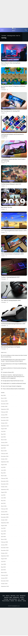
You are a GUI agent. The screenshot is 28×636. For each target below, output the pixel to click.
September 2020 (5, 522)
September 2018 (5, 586)
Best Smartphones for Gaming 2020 (10, 111)
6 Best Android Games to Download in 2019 (12, 254)
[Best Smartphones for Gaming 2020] (14, 100)
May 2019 (3, 567)
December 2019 (4, 547)
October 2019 (4, 553)
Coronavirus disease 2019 (8, 372)
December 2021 (4, 481)
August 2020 (4, 525)
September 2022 (5, 461)
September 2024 (5, 425)
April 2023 (3, 448)
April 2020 (3, 536)
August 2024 (4, 428)
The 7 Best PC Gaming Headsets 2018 (10, 300)
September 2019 (5, 555)
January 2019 (4, 578)
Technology (11, 107)
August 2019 (4, 558)
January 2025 (4, 414)
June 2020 (3, 531)
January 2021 (4, 511)
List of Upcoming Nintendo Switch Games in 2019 (13, 230)
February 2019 (4, 575)
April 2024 (3, 436)
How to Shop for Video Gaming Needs (10, 63)
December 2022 (4, 456)
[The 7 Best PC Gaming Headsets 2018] (14, 290)
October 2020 (4, 520)
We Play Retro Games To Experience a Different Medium (13, 87)
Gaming (4, 59)
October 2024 (4, 423)
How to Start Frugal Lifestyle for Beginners (12, 386)
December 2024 (4, 417)
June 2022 (3, 470)
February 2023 (4, 453)
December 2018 (4, 580)
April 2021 (3, 503)
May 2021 (3, 500)
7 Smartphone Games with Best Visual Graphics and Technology (13, 160)
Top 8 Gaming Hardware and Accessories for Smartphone (12, 135)
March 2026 (4, 398)
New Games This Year (6, 207)
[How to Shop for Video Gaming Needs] (14, 52)
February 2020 (4, 542)
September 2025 (5, 409)
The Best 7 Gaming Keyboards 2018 (10, 277)
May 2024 (3, 434)
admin (3, 137)
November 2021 (4, 484)
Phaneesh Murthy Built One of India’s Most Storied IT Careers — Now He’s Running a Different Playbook (13, 360)
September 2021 (5, 489)
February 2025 (4, 412)
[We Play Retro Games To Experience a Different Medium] (14, 76)
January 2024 (4, 442)
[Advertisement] (14, 14)
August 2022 (4, 464)
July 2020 (3, 528)
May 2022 (3, 472)
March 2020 (4, 539)
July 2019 (3, 561)
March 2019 (4, 572)
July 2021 (3, 495)
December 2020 (4, 514)
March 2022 (4, 475)
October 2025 (4, 406)
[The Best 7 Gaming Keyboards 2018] (14, 267)
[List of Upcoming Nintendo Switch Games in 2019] (14, 220)
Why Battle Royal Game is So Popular (10, 347)
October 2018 (4, 583)
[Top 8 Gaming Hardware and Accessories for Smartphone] (14, 124)
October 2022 (4, 459)
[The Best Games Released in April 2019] (14, 174)
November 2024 (4, 420)
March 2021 (4, 506)
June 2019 (3, 564)
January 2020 (4, 544)
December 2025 (4, 403)
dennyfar (4, 64)
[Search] (25, 30)
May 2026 (3, 395)
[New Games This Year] (14, 197)
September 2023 (5, 445)
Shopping (16, 59)
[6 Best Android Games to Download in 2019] (14, 243)
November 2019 (4, 550)
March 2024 (4, 439)
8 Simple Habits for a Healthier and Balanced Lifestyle (14, 383)
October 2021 (4, 486)
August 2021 (4, 492)
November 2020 (4, 517)
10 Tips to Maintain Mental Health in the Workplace (14, 388)
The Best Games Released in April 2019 (11, 184)
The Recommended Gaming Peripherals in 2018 (13, 323)
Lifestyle (10, 59)
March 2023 (4, 450)
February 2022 (4, 478)
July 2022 (3, 467)
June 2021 (3, 497)
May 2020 (3, 533)
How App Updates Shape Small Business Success (13, 380)
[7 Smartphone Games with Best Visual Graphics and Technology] (14, 149)
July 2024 (3, 431)
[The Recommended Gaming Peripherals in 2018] (14, 313)
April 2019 (3, 569)
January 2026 (4, 401)
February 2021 (4, 508)
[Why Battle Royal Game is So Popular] (14, 336)
